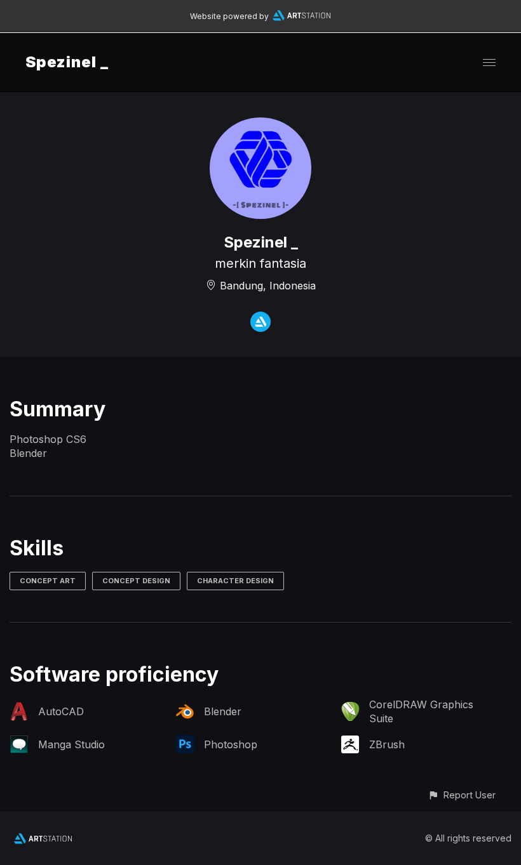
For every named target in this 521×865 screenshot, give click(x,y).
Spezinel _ (67, 62)
